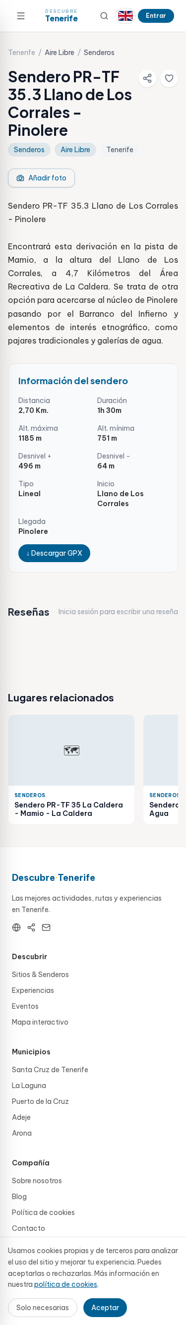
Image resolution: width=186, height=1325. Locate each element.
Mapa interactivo (40, 1022)
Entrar (156, 15)
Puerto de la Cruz (40, 1101)
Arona (22, 1133)
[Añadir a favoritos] (169, 78)
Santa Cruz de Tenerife (50, 1069)
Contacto (28, 1228)
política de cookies (65, 1284)
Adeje (21, 1117)
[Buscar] (104, 16)
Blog (19, 1196)
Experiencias (33, 990)
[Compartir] (147, 78)
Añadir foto (47, 177)
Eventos (25, 1006)
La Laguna (29, 1085)
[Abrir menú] (21, 16)
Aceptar (105, 1307)
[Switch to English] (125, 16)
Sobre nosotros (37, 1180)
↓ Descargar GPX (54, 553)
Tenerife (21, 52)
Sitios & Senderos (40, 974)
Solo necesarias (42, 1307)
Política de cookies (43, 1212)
